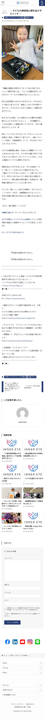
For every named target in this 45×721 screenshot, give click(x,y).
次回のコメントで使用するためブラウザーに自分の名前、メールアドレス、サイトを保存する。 (23, 609)
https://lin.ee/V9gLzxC (13, 285)
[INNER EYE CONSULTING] (22, 3)
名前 (6, 585)
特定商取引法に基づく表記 (22, 707)
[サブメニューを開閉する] (40, 663)
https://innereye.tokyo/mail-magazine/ (18, 318)
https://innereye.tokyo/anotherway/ (17, 341)
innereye (22, 422)
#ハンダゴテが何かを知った (13, 232)
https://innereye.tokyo (15, 298)
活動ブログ (29, 17)
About (5, 663)
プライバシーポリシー (18, 704)
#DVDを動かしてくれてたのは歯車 (15, 219)
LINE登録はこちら (9, 695)
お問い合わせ (7, 690)
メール (7, 593)
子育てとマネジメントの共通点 (14, 17)
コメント (8, 558)
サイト (6, 600)
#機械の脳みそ (8, 212)
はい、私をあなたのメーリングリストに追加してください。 (22, 615)
